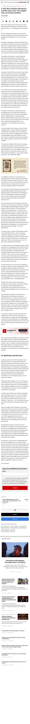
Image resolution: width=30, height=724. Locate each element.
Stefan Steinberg (4, 15)
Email (3, 471)
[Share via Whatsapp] (10, 21)
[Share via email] (16, 21)
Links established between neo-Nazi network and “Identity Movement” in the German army (11, 501)
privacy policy (23, 481)
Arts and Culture (5, 527)
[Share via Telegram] (13, 21)
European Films (5, 530)
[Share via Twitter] (6, 21)
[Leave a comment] (23, 21)
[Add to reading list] (27, 21)
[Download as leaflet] (20, 21)
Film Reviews (22, 527)
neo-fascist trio (21, 49)
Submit (15, 488)
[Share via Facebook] (3, 21)
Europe (12, 530)
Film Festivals (14, 527)
